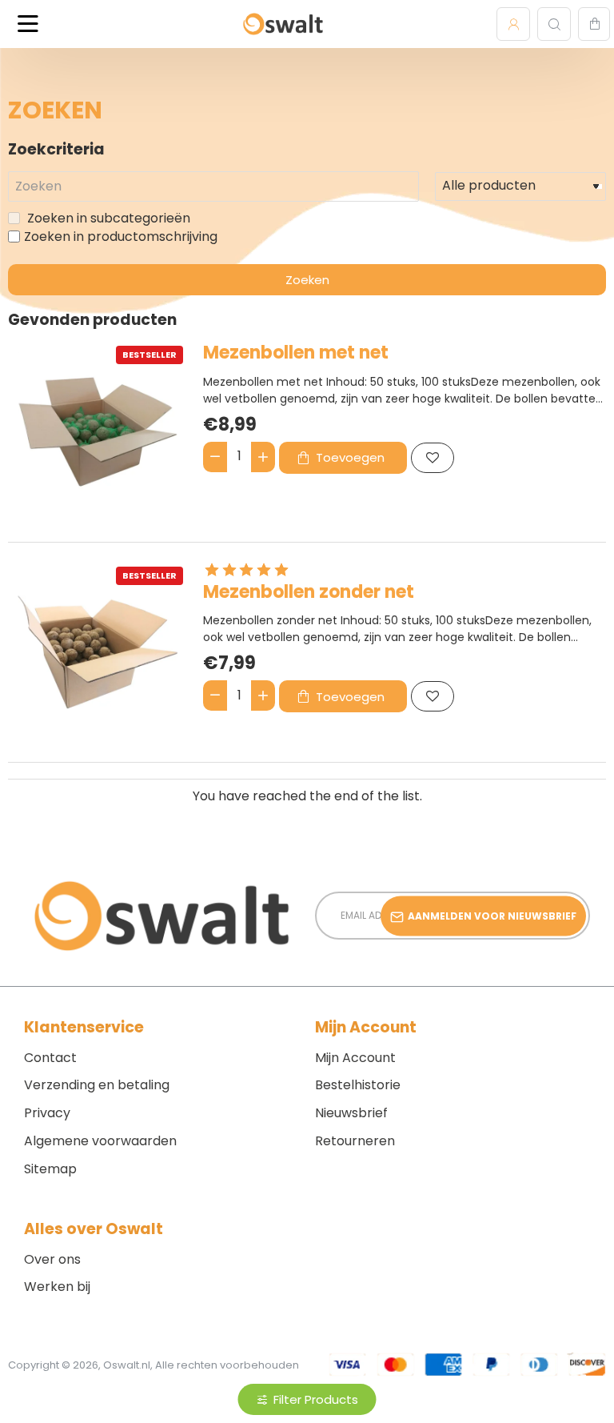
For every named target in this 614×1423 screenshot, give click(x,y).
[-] (215, 457)
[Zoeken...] (554, 24)
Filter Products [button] (315, 1399)
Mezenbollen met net (296, 353)
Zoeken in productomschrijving (120, 237)
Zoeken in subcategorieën (107, 218)
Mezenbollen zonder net (308, 592)
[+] (263, 457)
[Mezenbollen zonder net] (97, 652)
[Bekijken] (594, 24)
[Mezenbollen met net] (97, 431)
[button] (343, 458)
